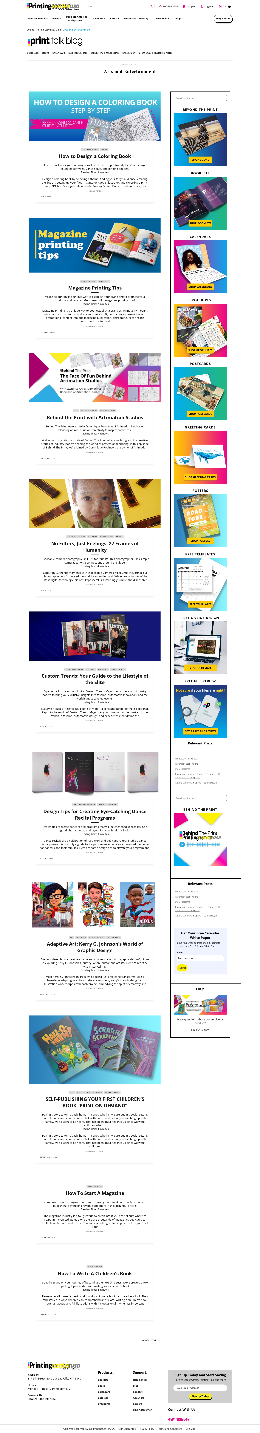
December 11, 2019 (48, 1314)
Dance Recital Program (84, 805)
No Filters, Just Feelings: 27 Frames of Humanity (95, 546)
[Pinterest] (188, 1419)
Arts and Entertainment (76, 29)
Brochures (104, 1404)
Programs (112, 805)
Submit (182, 967)
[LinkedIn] (182, 1419)
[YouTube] (179, 1419)
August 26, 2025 (47, 458)
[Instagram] (175, 1419)
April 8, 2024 (46, 727)
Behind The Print (89, 411)
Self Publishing (77, 52)
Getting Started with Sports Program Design (196, 782)
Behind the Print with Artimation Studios (95, 417)
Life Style (92, 537)
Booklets (33, 52)
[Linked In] (148, 197)
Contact (137, 1391)
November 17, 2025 (49, 332)
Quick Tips (96, 52)
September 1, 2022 (48, 1157)
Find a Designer (142, 1410)
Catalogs (103, 1397)
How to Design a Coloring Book (95, 156)
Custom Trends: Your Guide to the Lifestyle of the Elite (95, 678)
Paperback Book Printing (186, 763)
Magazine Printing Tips (95, 287)
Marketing (112, 52)
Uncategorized (95, 1186)
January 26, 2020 (48, 1237)
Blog (135, 1385)
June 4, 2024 (45, 591)
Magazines (103, 281)
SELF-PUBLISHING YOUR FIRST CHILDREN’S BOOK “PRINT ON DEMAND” (95, 1102)
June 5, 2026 (45, 197)
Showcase (145, 52)
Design (178, 18)
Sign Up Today (200, 1396)
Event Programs (182, 768)
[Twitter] (172, 1419)
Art (76, 411)
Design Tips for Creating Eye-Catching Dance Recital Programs (95, 814)
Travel (119, 537)
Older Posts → (151, 1340)
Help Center (223, 18)
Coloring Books (90, 149)
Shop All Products (38, 18)
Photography (106, 537)
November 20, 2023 (49, 995)
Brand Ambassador (76, 537)
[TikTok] (185, 1419)
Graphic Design (88, 281)
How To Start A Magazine (95, 1193)
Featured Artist (163, 52)
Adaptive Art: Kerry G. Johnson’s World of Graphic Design (95, 947)
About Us (138, 1397)
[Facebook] (169, 1419)
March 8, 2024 (46, 858)
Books (45, 52)
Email (180, 952)
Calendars (58, 52)
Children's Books (94, 1092)
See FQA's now (200, 1029)
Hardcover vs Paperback (186, 758)
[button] (151, 7)
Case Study (129, 52)
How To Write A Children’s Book (95, 1273)
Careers (137, 1404)
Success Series (117, 669)
